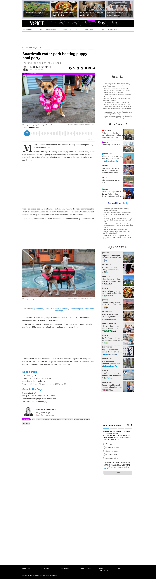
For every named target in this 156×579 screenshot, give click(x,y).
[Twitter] (74, 69)
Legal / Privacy (85, 568)
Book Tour (107, 265)
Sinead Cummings (42, 67)
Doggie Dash (29, 371)
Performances (75, 29)
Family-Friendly (50, 29)
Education (107, 130)
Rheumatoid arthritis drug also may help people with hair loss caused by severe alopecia (117, 214)
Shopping (100, 29)
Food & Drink (89, 29)
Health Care (107, 382)
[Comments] (86, 69)
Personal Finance (109, 323)
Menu (25, 23)
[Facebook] (70, 69)
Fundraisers (69, 419)
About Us (26, 568)
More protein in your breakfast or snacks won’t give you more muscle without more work (117, 237)
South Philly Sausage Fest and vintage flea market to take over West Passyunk (117, 117)
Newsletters (112, 29)
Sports (115, 22)
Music (105, 166)
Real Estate (107, 276)
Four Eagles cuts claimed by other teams (117, 94)
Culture (88, 22)
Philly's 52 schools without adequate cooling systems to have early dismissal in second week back (117, 84)
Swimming (60, 419)
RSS (119, 568)
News (61, 22)
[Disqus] (58, 482)
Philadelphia (78, 419)
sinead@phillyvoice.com (45, 415)
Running (87, 419)
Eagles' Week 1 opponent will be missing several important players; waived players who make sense (117, 108)
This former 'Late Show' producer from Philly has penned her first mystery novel (116, 103)
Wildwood (46, 419)
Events (101, 22)
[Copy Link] (93, 69)
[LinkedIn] (78, 69)
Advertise (45, 568)
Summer (33, 74)
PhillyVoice (37, 23)
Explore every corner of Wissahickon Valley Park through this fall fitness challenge (63, 309)
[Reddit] (82, 69)
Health (74, 22)
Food (105, 177)
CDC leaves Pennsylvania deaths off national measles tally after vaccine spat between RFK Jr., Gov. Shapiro (116, 90)
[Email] (89, 69)
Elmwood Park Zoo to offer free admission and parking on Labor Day (117, 113)
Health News (107, 154)
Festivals (63, 29)
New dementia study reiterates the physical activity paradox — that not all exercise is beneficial (116, 231)
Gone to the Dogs (32, 389)
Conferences (107, 347)
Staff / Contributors (104, 569)
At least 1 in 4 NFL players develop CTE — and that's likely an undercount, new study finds (117, 220)
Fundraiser (107, 312)
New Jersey (26, 423)
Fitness (39, 29)
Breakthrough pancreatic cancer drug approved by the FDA (116, 209)
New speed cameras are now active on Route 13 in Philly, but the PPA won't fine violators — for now (116, 98)
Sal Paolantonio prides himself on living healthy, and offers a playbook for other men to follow (118, 225)
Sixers (105, 189)
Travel (105, 288)
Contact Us (65, 568)
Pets (27, 74)
